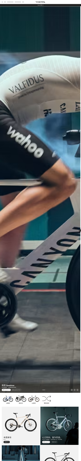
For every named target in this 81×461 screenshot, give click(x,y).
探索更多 (11, 389)
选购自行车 (5, 389)
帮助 (23, 1)
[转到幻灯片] (36, 390)
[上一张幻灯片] (75, 390)
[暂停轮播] (72, 390)
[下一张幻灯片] (77, 390)
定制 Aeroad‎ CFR (46, 442)
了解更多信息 (54, 442)
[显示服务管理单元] (80, 230)
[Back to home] (40, 2)
